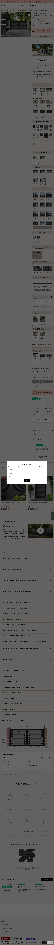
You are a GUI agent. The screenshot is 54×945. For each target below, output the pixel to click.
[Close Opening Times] (45, 462)
